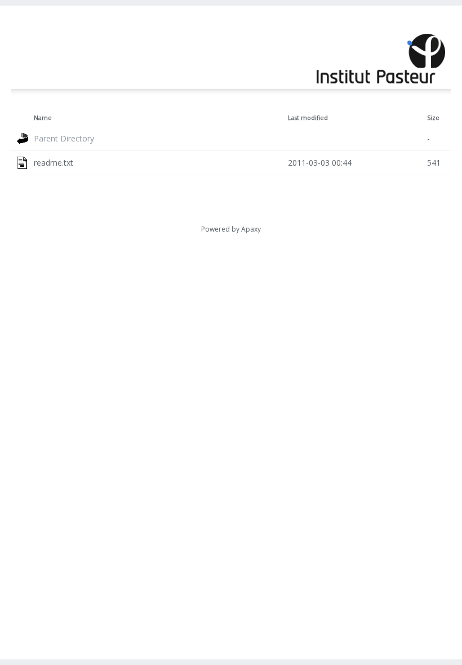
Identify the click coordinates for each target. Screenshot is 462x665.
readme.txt (53, 162)
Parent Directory (64, 138)
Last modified (308, 118)
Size (433, 118)
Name (43, 118)
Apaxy (251, 229)
